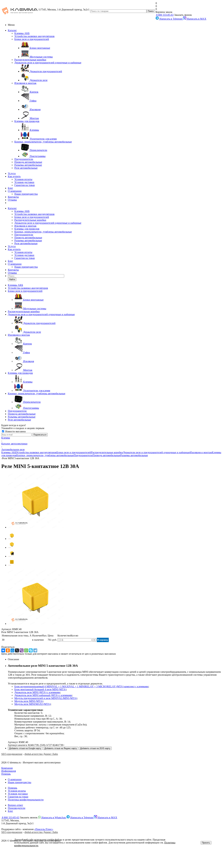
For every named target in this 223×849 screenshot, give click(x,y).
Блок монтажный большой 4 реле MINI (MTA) (40, 689)
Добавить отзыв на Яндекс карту (60, 748)
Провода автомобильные (28, 162)
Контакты (13, 196)
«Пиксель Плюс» (43, 829)
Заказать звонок (183, 15)
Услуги (12, 173)
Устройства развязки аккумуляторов (34, 36)
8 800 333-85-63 (165, 15)
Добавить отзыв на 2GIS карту (95, 748)
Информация (8, 771)
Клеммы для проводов (26, 121)
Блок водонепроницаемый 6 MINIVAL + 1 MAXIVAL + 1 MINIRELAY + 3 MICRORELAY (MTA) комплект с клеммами (81, 686)
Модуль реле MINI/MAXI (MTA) (32, 704)
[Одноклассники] (8, 650)
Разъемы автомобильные (28, 165)
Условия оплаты (23, 179)
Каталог (12, 30)
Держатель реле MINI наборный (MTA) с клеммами (43, 695)
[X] (17, 650)
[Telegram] (35, 650)
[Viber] (22, 650)
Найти (12, 279)
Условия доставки (24, 182)
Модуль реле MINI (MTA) (28, 701)
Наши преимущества (26, 194)
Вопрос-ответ (15, 805)
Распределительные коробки (30, 59)
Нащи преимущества (19, 782)
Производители (16, 808)
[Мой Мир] (12, 650)
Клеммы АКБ (22, 33)
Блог (10, 188)
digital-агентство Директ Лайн (41, 754)
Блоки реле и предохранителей (31, 39)
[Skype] (31, 650)
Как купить (14, 176)
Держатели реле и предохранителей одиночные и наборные (47, 62)
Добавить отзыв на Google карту (25, 748)
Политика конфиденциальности (26, 799)
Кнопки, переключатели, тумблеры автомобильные (43, 141)
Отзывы (12, 199)
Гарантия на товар (24, 185)
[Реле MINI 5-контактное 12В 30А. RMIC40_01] (35, 527)
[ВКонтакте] (3, 650)
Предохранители (23, 159)
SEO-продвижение (11, 754)
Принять (206, 843)
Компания (7, 768)
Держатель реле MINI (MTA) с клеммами (37, 692)
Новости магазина (15, 431)
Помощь (6, 773)
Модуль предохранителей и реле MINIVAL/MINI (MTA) (45, 698)
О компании (15, 191)
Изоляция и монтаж (25, 83)
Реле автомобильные (26, 168)
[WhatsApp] (26, 650)
